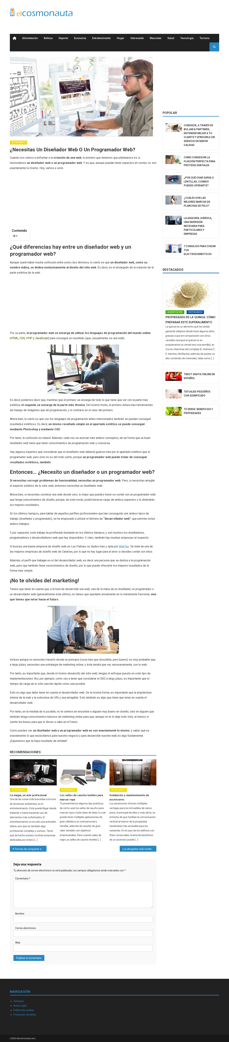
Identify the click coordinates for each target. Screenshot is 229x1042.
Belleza (48, 38)
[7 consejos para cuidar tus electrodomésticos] (173, 248)
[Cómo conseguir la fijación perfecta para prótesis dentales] (173, 159)
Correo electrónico (25, 928)
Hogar (120, 38)
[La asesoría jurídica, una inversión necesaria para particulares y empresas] (173, 220)
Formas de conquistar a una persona (31, 849)
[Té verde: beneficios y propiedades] (173, 411)
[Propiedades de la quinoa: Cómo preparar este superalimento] (190, 294)
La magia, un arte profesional (28, 795)
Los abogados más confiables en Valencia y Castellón (139, 849)
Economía (80, 38)
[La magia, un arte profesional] (33, 772)
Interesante (137, 38)
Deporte (63, 38)
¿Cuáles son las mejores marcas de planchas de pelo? (197, 201)
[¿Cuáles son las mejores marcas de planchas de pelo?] (173, 200)
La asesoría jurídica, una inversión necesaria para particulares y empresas (198, 226)
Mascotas (155, 38)
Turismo (204, 38)
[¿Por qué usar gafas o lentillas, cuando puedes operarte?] (173, 179)
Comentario (22, 878)
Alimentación (30, 38)
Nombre (19, 913)
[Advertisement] (154, 13)
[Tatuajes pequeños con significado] (173, 393)
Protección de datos (24, 1014)
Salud (170, 38)
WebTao (124, 546)
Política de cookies (23, 1010)
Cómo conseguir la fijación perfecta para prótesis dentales (199, 161)
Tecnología (187, 38)
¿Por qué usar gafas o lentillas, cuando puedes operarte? (199, 181)
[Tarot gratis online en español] (173, 376)
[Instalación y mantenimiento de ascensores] (132, 772)
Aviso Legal (19, 1005)
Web (17, 942)
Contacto (18, 1001)
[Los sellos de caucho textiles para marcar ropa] (83, 772)
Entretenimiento (101, 38)
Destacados (173, 269)
